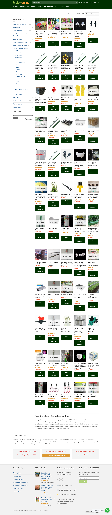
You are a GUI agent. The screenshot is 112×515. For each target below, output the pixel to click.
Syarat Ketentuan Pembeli (20, 482)
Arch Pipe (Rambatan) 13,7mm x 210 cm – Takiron (66, 330)
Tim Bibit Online (17, 476)
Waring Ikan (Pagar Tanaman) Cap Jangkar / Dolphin (93, 164)
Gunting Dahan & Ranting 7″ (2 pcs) (66, 395)
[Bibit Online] (21, 2)
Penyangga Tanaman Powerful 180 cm (53, 364)
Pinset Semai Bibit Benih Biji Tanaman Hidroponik (53, 264)
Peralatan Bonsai (20, 79)
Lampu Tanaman (20, 76)
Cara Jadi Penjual (18, 488)
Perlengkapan (48, 7)
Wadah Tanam (18, 94)
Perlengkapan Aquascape (21, 87)
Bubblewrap (16, 27)
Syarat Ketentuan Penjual (20, 485)
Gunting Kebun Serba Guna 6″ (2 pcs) (53, 395)
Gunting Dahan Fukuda (65, 364)
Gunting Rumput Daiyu (39, 229)
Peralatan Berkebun (20, 60)
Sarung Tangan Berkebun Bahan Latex (78, 99)
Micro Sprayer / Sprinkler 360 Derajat (53, 98)
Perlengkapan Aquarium (20, 42)
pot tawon (16, 97)
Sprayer (18, 83)
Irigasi (16, 50)
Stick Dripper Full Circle (65, 98)
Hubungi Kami (17, 492)
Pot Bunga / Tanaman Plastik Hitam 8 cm (40, 263)
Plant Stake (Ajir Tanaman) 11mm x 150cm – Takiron (79, 67)
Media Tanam (18, 55)
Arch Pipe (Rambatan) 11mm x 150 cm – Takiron (53, 196)
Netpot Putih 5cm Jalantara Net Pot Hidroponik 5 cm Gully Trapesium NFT (80, 264)
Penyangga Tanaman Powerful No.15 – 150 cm (67, 264)
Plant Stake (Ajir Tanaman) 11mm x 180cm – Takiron (53, 131)
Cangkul (18, 64)
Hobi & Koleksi (17, 30)
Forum (67, 7)
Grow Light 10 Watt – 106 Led (40, 364)
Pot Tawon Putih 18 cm (53, 229)
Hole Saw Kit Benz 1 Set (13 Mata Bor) (66, 295)
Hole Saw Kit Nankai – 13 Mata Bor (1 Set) (80, 395)
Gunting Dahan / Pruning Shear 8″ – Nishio (53, 330)
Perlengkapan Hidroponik (21, 89)
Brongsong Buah (20, 62)
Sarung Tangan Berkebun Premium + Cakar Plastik (93, 330)
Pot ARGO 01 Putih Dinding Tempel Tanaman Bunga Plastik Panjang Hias (79, 165)
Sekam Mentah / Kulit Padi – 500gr (93, 130)
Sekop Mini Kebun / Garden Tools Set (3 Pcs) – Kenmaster (93, 196)
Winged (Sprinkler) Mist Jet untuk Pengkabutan (79, 196)
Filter (15, 118)
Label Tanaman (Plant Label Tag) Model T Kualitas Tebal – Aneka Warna (40, 34)
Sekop (17, 81)
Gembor (18, 69)
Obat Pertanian (18, 57)
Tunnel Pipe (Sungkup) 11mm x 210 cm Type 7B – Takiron (92, 297)
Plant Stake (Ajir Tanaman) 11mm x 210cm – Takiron (92, 67)
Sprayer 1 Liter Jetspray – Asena (65, 229)
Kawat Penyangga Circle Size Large (92, 395)
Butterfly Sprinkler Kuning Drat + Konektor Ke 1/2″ (66, 67)
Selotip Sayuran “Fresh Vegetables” (40, 130)
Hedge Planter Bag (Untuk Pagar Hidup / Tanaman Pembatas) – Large (93, 231)
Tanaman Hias (24, 7)
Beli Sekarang (40, 45)
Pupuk (16, 91)
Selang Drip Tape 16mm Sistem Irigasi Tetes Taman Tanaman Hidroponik (40, 100)
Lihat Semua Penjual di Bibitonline (20, 35)
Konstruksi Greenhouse (21, 53)
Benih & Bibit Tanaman (19, 24)
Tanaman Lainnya (36, 7)
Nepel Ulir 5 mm (92, 31)
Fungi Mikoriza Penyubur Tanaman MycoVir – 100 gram (93, 264)
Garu (17, 67)
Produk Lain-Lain (18, 101)
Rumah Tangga (17, 104)
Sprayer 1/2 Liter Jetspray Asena (39, 395)
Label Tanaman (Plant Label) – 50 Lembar (93, 98)
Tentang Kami (17, 473)
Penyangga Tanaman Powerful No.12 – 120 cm (53, 296)
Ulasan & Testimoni (18, 479)
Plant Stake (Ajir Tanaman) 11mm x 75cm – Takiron (53, 164)
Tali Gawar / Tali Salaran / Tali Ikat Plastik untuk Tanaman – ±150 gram (78, 331)
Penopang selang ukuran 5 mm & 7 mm (67, 195)
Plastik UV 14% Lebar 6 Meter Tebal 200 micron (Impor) (40, 164)
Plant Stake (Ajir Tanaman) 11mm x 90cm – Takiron (40, 67)
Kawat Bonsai (19, 74)
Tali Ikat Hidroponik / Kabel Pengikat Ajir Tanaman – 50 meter (79, 230)
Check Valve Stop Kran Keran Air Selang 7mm (41, 330)
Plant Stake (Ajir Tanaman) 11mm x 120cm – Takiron (53, 67)
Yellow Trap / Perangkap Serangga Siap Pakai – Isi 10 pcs (40, 197)
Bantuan (15, 7)
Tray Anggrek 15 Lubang (65, 130)
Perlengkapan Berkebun (20, 45)
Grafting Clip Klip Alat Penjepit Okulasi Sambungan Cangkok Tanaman (80, 34)
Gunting (18, 72)
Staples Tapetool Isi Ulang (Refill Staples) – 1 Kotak (40, 296)
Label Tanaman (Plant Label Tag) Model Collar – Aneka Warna (54, 33)
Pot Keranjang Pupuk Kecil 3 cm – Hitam (66, 163)
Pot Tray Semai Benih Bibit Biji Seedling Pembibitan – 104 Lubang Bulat (80, 297)
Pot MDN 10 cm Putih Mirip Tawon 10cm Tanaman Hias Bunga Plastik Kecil (80, 366)
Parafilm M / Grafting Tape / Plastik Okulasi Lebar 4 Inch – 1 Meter (93, 366)
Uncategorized (17, 107)
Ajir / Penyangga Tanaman (21, 48)
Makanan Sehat (59, 7)
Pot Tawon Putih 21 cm (79, 130)
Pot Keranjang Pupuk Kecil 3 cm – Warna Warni (66, 33)
